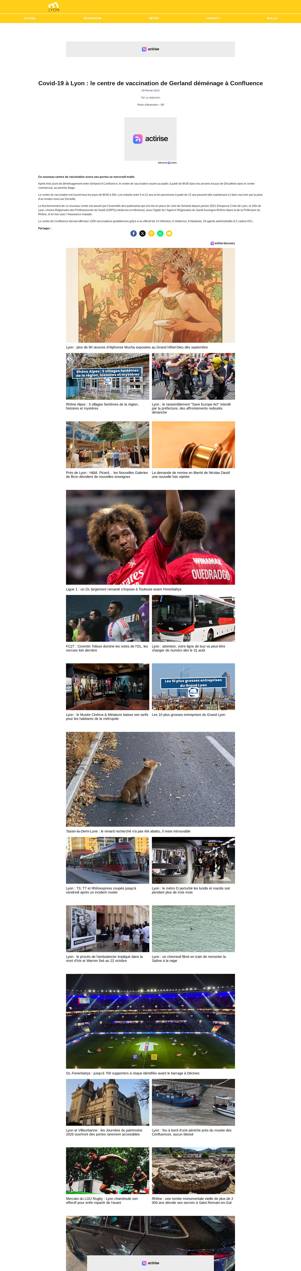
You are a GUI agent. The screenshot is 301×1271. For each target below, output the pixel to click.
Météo (154, 18)
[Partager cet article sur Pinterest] (150, 235)
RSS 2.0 (272, 18)
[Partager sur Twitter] (142, 235)
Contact (213, 18)
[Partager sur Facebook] (133, 235)
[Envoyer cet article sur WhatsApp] (159, 235)
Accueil (30, 18)
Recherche (92, 18)
